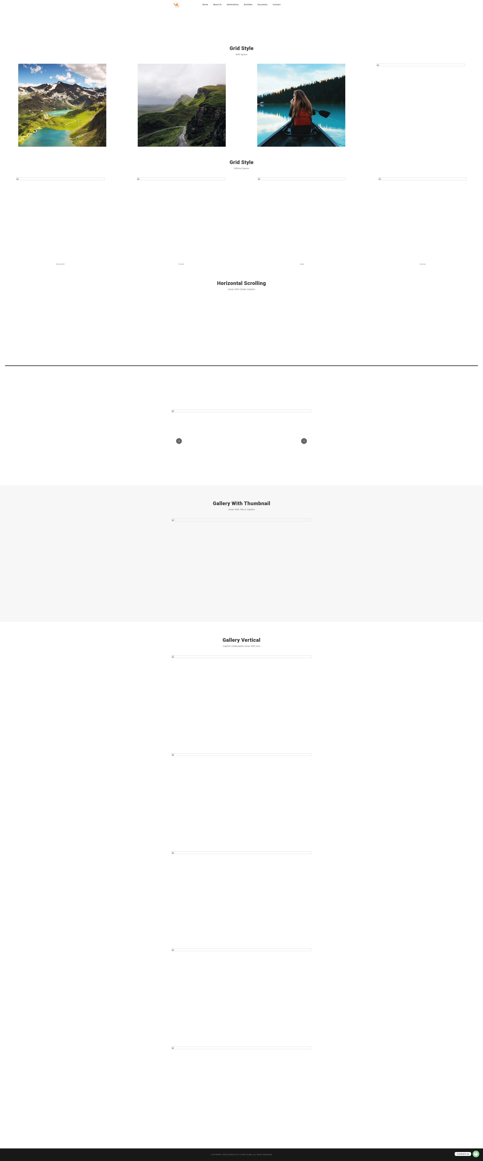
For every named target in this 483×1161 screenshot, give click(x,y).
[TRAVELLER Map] (241, 565)
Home (205, 4)
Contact (277, 4)
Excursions (262, 4)
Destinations (233, 4)
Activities (248, 4)
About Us (217, 4)
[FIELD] (241, 441)
